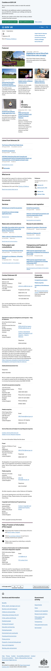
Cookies (13, 656)
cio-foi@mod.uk (22, 556)
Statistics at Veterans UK (33, 233)
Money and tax (6, 639)
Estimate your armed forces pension (12, 208)
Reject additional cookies (26, 22)
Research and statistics (41, 614)
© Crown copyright (44, 667)
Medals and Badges (39, 39)
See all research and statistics (33, 238)
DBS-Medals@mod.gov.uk (25, 416)
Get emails (7, 168)
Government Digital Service (9, 660)
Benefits (4, 603)
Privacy (8, 656)
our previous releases (15, 536)
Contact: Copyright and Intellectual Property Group (24, 507)
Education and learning (8, 627)
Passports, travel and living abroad (11, 642)
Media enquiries (39, 283)
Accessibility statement (23, 656)
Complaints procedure (41, 280)
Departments (38, 605)
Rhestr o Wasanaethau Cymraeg (23, 658)
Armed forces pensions (8, 151)
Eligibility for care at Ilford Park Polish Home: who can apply (37, 54)
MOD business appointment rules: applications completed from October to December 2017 (37, 261)
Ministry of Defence (11, 39)
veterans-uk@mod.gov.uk (25, 286)
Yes (15, 586)
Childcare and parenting (8, 612)
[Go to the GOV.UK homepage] (7, 27)
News (36, 608)
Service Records (38, 41)
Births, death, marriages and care (11, 606)
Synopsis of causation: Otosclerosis (36, 227)
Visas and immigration (8, 645)
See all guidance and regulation (33, 220)
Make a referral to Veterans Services (40, 82)
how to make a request (14, 532)
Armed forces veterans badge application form (8, 112)
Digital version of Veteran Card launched (25, 82)
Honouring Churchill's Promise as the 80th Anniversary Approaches (9, 84)
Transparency (38, 621)
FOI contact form (23, 560)
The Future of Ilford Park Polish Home (12, 145)
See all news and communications (9, 241)
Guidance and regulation (41, 611)
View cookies (38, 21)
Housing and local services (9, 636)
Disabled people (6, 621)
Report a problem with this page (41, 586)
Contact (33, 656)
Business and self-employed (9, 609)
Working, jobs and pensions (9, 648)
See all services (5, 216)
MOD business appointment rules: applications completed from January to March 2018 (37, 252)
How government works (41, 624)
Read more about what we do (10, 189)
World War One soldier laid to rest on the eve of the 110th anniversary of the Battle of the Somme (13, 229)
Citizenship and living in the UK (10, 615)
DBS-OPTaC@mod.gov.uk (25, 450)
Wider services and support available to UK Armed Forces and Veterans (25, 115)
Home (3, 31)
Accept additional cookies (10, 22)
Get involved (38, 627)
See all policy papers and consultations (11, 263)
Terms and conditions (7, 658)
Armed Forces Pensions (40, 37)
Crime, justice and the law (9, 618)
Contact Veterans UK (40, 35)
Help (3, 656)
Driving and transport (8, 624)
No (21, 586)
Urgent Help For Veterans (41, 33)
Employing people (7, 630)
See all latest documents (7, 164)
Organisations (10, 31)
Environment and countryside (10, 633)
